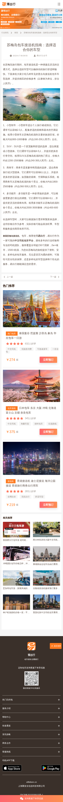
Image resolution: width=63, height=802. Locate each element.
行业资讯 (4, 33)
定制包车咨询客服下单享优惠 (31, 668)
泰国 (16, 33)
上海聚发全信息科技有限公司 (31, 786)
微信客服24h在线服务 (31, 688)
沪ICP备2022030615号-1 (31, 795)
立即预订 (48, 359)
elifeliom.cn (31, 782)
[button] (29, 26)
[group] (31, 18)
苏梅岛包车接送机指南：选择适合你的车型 (40, 33)
